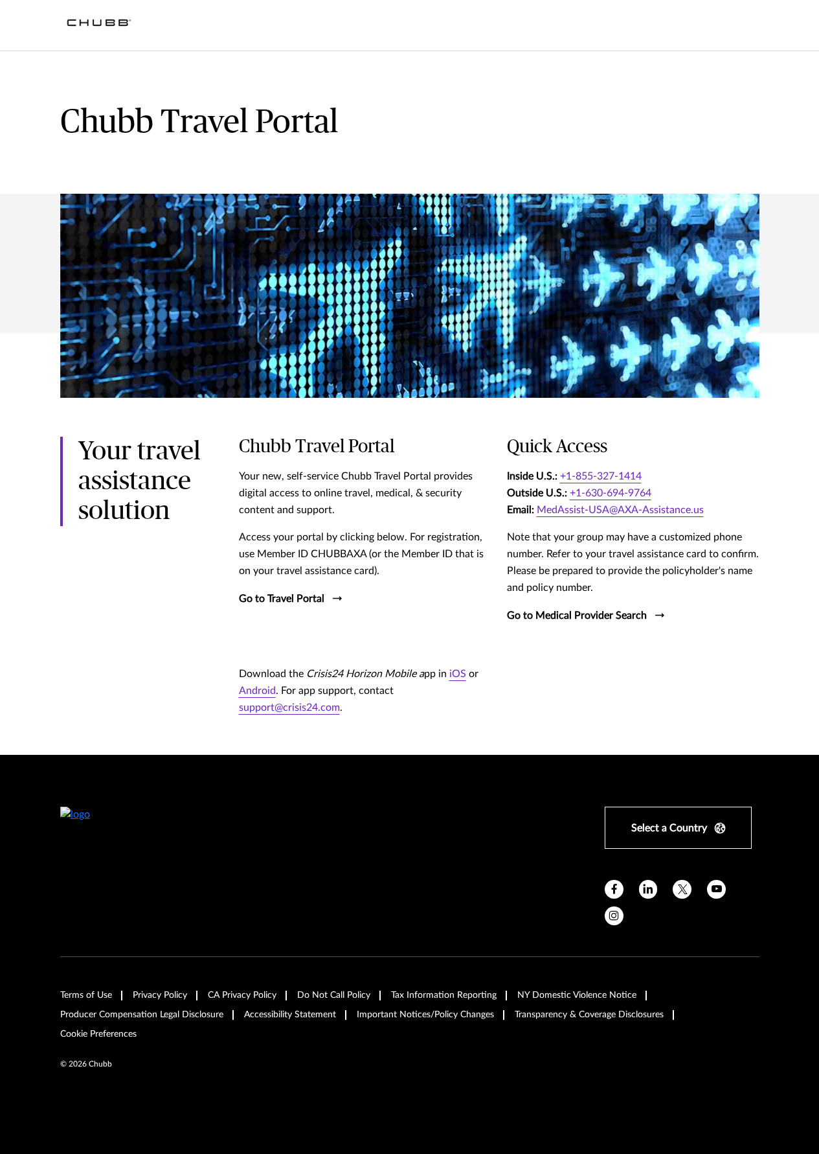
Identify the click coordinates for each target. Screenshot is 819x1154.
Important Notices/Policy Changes (425, 1014)
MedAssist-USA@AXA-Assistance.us (620, 510)
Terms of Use (86, 995)
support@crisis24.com (289, 707)
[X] (682, 889)
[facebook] (614, 889)
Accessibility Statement (290, 1014)
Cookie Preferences (98, 1034)
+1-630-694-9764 (610, 493)
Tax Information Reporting (444, 995)
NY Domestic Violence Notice (576, 995)
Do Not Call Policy (333, 995)
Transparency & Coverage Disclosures (589, 1014)
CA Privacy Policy (242, 995)
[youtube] (716, 889)
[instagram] (614, 915)
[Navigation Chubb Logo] (99, 25)
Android (257, 691)
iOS (457, 674)
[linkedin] (648, 889)
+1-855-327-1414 (601, 476)
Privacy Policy (160, 995)
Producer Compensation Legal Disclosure (141, 1014)
